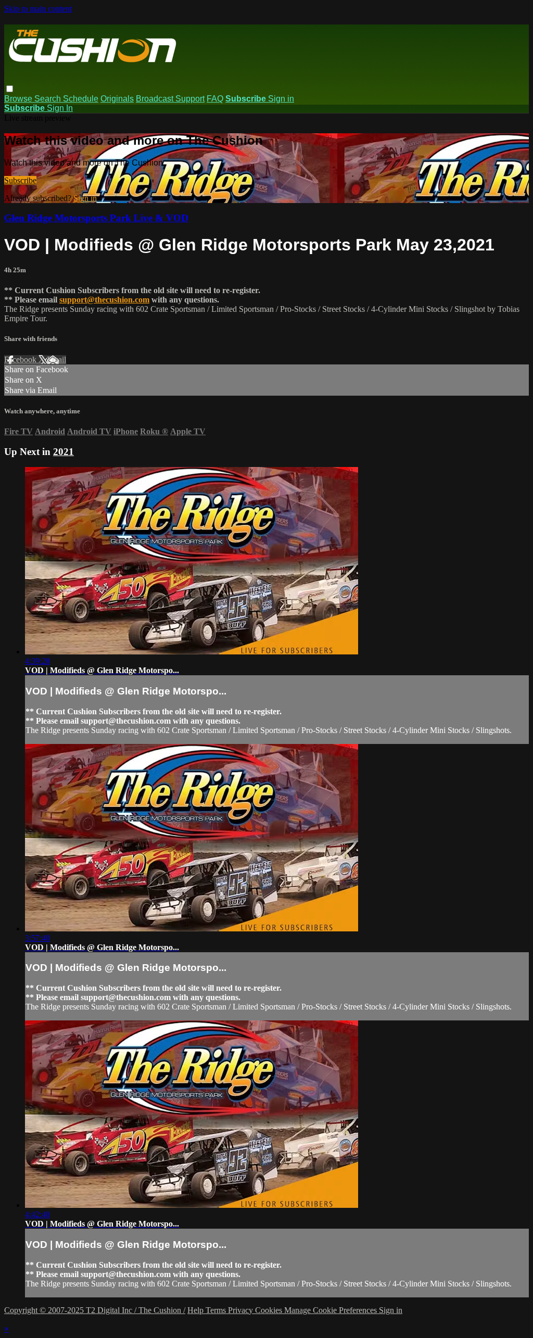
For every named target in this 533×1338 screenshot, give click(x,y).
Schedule (80, 98)
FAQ (215, 98)
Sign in (281, 98)
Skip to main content (38, 8)
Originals (117, 98)
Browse (19, 98)
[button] (9, 88)
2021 (63, 451)
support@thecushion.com (104, 299)
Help (196, 1310)
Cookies (269, 1310)
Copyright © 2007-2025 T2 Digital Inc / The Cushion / (94, 1310)
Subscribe (20, 180)
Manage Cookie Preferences (331, 1310)
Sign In (60, 108)
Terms (217, 1310)
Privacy (241, 1310)
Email (56, 359)
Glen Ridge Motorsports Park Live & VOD (96, 217)
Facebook (21, 359)
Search (48, 98)
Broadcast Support (170, 98)
